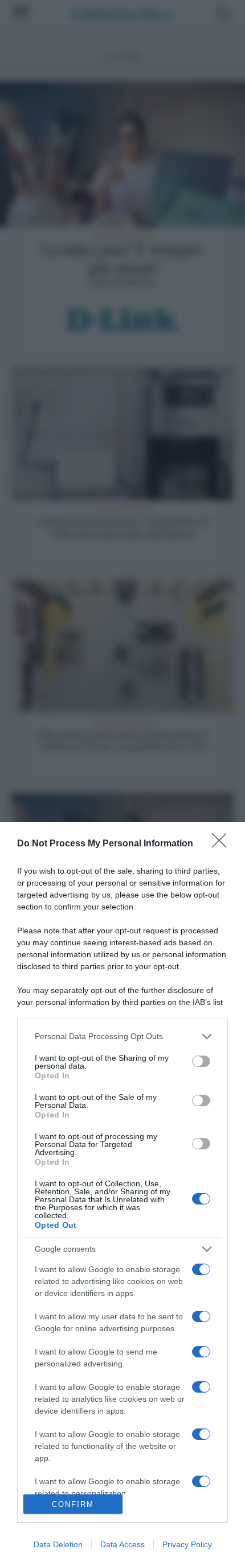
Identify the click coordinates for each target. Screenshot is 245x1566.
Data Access (122, 1544)
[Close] (223, 844)
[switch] (201, 1061)
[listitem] (122, 1036)
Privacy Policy (187, 1544)
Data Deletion (58, 1544)
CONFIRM (73, 1504)
